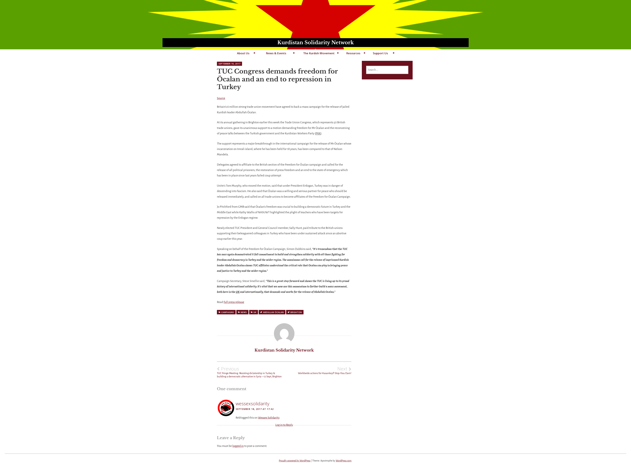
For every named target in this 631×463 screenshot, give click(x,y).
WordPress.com (343, 460)
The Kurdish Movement (319, 53)
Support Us (380, 53)
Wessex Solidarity (268, 417)
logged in (238, 446)
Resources (353, 53)
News (244, 312)
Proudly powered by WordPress (294, 460)
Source (221, 98)
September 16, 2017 (229, 63)
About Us (243, 53)
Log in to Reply (284, 424)
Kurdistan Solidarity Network (315, 42)
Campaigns (227, 312)
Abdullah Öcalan (273, 312)
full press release (234, 302)
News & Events (276, 53)
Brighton (296, 312)
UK (255, 312)
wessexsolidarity (252, 403)
